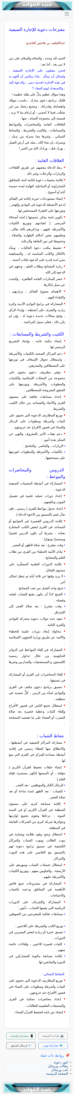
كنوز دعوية (61, 1062)
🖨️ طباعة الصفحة (53, 1035)
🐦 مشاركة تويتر (53, 1045)
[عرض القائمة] (67, 13)
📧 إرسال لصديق (21, 1045)
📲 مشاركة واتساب (21, 1035)
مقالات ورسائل (58, 1066)
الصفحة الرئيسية (57, 1073)
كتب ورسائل (59, 1070)
